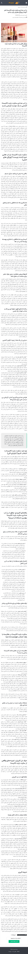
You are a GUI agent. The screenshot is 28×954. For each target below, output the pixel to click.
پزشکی (19, 7)
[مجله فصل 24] (14, 3)
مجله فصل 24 (23, 7)
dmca (18, 951)
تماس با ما (14, 951)
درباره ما (10, 951)
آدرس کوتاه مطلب (14, 941)
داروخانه (13, 935)
